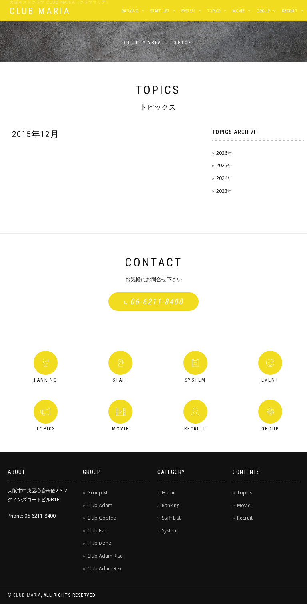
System (188, 11)
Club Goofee (101, 517)
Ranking (129, 11)
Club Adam (99, 505)
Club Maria (99, 543)
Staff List (159, 11)
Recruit (289, 11)
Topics (213, 11)
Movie (238, 11)
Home (169, 492)
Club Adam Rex (104, 568)
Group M (97, 492)
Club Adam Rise (105, 555)
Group (263, 11)
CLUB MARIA (40, 11)
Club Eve (96, 530)
